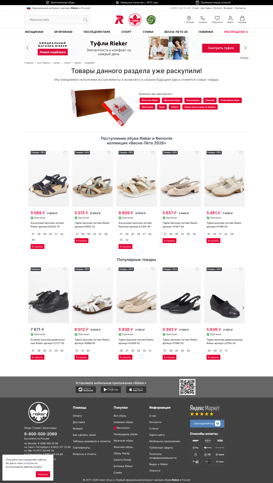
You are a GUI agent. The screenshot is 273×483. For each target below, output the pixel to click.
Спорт (126, 31)
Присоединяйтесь (204, 423)
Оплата (217, 8)
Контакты (240, 8)
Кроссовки (147, 107)
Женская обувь (150, 100)
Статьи (153, 428)
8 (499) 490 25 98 (48, 443)
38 (38, 234)
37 (33, 234)
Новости (154, 470)
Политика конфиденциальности (163, 455)
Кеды (162, 107)
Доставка (206, 8)
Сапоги (174, 107)
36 (33, 239)
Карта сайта (157, 434)
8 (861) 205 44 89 (53, 454)
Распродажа (192, 100)
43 (121, 239)
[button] (27, 48)
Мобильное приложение (164, 441)
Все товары (43, 63)
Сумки (148, 31)
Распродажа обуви (126, 434)
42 (61, 234)
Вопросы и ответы (84, 454)
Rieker (77, 63)
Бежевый (89, 63)
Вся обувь (120, 415)
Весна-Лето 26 (176, 31)
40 (50, 234)
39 (44, 234)
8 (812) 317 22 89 (60, 446)
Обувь (57, 63)
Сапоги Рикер (122, 459)
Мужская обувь (172, 100)
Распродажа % (236, 31)
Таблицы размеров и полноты (92, 441)
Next (243, 189)
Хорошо (43, 474)
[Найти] (85, 20)
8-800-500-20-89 (180, 8)
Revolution (123, 427)
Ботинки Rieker (123, 466)
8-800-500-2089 (40, 433)
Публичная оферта (161, 447)
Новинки (206, 31)
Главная (28, 63)
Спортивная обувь (230, 100)
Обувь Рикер (122, 453)
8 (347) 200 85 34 (43, 450)
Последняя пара (97, 31)
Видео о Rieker (158, 464)
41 (56, 234)
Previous (30, 189)
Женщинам (34, 31)
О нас (195, 8)
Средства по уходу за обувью (200, 107)
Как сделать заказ (84, 434)
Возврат (228, 8)
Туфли (67, 63)
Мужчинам (63, 31)
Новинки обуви (123, 422)
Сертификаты (81, 447)
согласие (28, 463)
